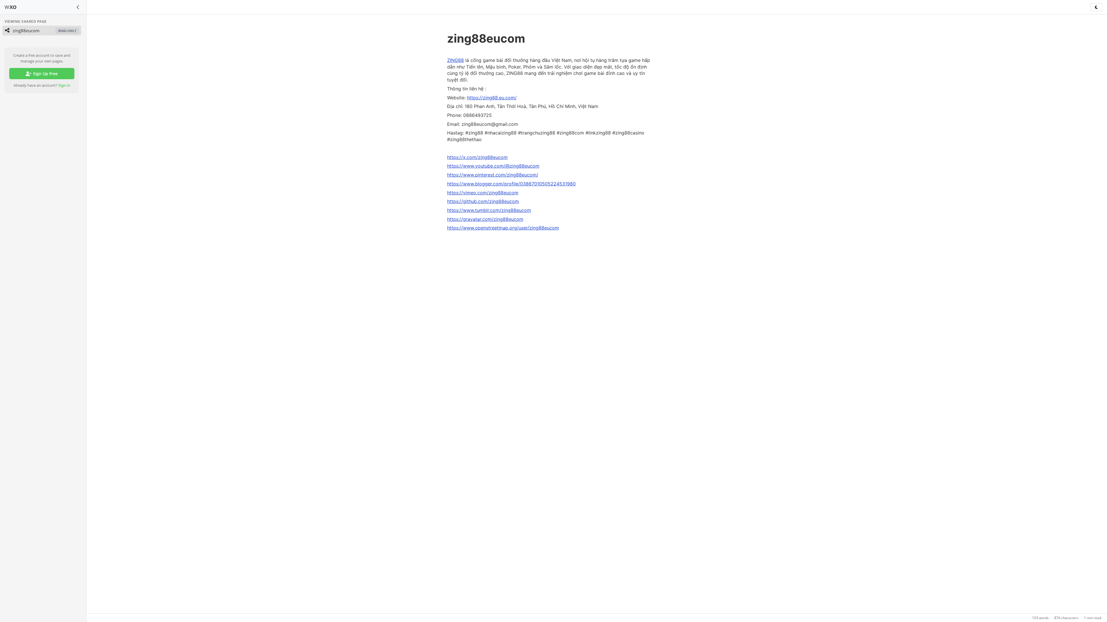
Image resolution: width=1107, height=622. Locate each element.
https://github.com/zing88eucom (483, 201)
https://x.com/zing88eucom (477, 157)
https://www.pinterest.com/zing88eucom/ (492, 175)
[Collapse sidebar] (78, 7)
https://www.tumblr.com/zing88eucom (489, 210)
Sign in (64, 85)
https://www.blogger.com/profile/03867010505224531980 (511, 184)
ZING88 (455, 60)
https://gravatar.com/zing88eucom (485, 219)
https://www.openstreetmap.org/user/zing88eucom (503, 228)
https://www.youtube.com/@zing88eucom (493, 166)
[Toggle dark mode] (1096, 7)
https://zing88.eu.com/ (492, 97)
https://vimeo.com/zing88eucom (482, 193)
